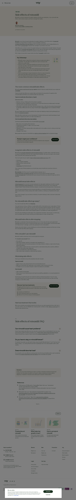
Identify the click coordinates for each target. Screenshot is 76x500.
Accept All (48, 491)
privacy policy (16, 495)
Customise (48, 494)
